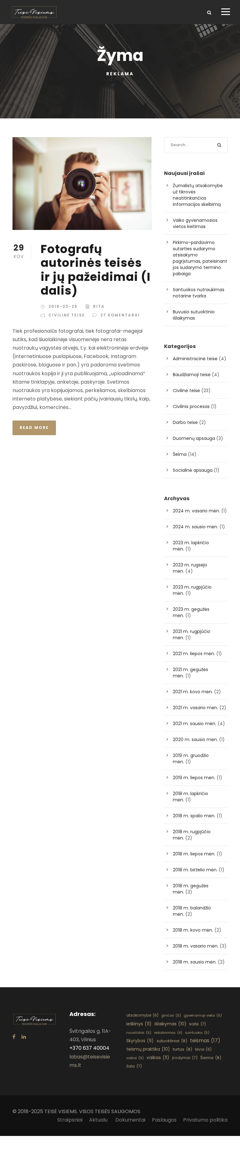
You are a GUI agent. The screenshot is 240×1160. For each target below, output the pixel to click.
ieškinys (139, 1024)
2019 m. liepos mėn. (194, 777)
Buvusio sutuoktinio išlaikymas (194, 315)
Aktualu (99, 1119)
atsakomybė (142, 1015)
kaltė (197, 1024)
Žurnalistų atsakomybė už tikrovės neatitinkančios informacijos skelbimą (198, 194)
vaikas (158, 1057)
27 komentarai (120, 315)
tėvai (203, 1049)
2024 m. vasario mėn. (196, 511)
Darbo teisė (185, 422)
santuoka (197, 1032)
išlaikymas (170, 1024)
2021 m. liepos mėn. (194, 653)
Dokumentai (130, 1119)
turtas (182, 1049)
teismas (205, 1040)
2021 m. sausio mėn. (194, 723)
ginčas (171, 1015)
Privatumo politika (205, 1119)
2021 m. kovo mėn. (193, 692)
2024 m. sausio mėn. (195, 527)
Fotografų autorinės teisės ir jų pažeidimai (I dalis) (96, 270)
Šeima (180, 454)
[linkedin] (24, 1037)
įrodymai (185, 1057)
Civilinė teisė (66, 315)
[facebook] (13, 1037)
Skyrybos (140, 1041)
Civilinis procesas (191, 406)
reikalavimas (168, 1032)
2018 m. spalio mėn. (194, 816)
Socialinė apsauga (192, 470)
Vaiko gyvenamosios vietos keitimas (195, 223)
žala (134, 1066)
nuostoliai (138, 1032)
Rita (99, 306)
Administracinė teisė (195, 359)
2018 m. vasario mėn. (195, 946)
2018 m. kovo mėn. (193, 930)
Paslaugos (164, 1119)
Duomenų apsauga (194, 438)
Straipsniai (69, 1119)
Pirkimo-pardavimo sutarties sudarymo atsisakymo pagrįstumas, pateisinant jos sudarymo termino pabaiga (200, 258)
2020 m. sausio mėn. (195, 739)
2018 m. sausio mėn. (195, 962)
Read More (34, 427)
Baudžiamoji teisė (192, 374)
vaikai (135, 1057)
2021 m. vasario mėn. (195, 707)
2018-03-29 (63, 306)
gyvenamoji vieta (203, 1015)
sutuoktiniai (172, 1041)
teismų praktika (148, 1049)
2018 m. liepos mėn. (194, 854)
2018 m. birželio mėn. (195, 870)
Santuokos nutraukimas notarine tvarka (198, 292)
